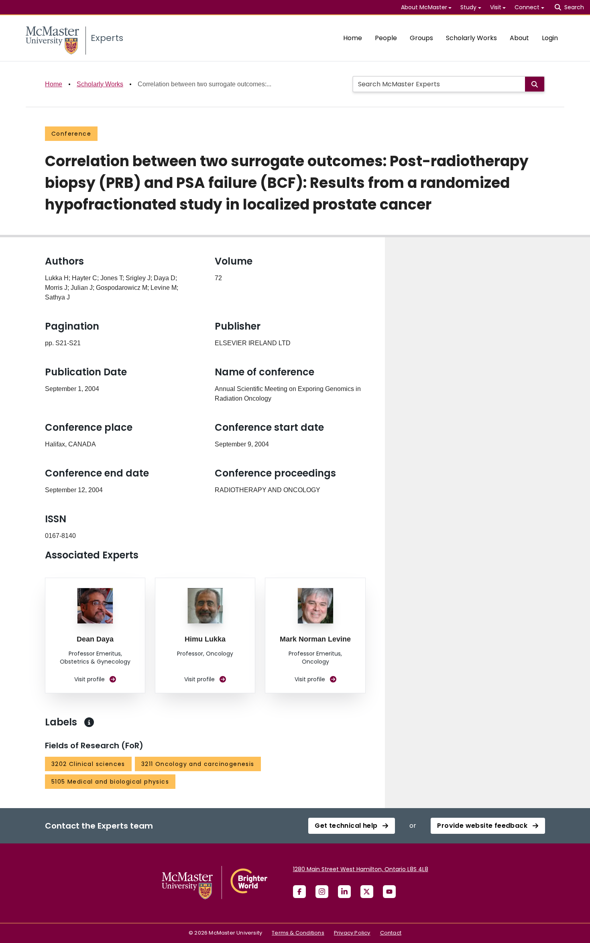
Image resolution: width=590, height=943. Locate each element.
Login (550, 38)
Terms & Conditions (298, 933)
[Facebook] (299, 891)
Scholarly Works (471, 38)
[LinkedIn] (344, 891)
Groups (421, 38)
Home (352, 38)
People (386, 38)
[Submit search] (534, 84)
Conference (71, 134)
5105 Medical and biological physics (110, 782)
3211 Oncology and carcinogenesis (197, 764)
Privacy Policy (352, 933)
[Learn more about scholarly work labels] (89, 722)
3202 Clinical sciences (88, 764)
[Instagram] (321, 891)
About (519, 38)
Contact (390, 933)
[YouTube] (389, 891)
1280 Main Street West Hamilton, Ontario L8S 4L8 (360, 869)
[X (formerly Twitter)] (366, 891)
